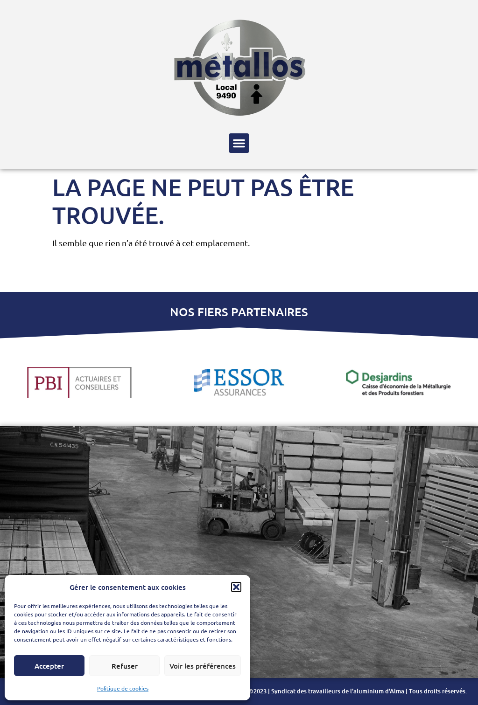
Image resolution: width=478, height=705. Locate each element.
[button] (236, 587)
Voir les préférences (202, 665)
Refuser (125, 665)
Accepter (49, 665)
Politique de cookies (122, 688)
